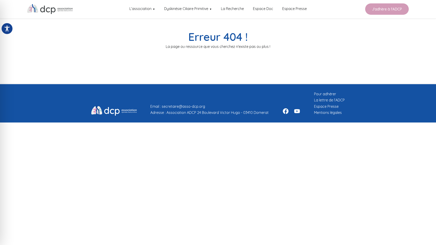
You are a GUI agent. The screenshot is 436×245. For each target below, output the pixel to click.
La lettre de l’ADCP (329, 100)
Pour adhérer (325, 94)
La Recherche (232, 8)
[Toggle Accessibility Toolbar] (7, 28)
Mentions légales (328, 112)
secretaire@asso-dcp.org (183, 106)
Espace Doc (263, 8)
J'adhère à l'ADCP (387, 9)
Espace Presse (294, 8)
